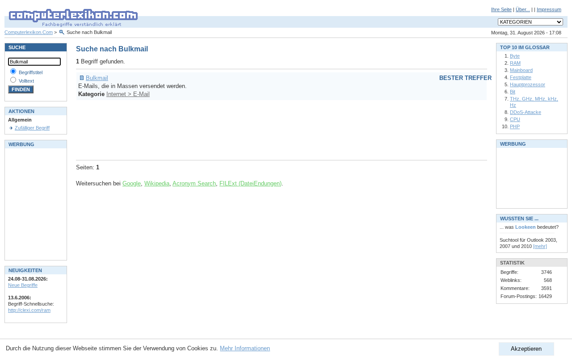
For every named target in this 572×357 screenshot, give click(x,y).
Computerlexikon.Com (28, 32)
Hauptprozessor (527, 84)
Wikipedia (156, 183)
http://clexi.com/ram (29, 310)
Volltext (26, 81)
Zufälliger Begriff (32, 127)
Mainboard (521, 70)
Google (131, 183)
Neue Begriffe (23, 285)
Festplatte (520, 77)
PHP (515, 126)
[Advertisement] (238, 129)
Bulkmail (97, 78)
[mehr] (540, 246)
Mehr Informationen (245, 348)
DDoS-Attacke (525, 112)
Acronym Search (194, 183)
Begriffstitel (30, 72)
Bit (512, 91)
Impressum (549, 9)
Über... (523, 9)
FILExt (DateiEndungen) (250, 183)
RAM (515, 63)
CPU (515, 119)
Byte (515, 56)
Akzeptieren (526, 348)
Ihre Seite (501, 9)
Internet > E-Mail (128, 94)
